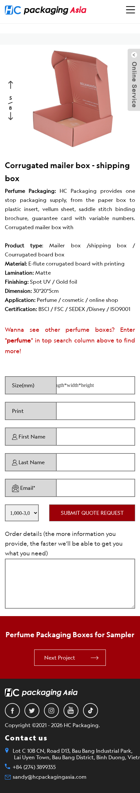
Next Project (59, 657)
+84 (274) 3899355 (34, 767)
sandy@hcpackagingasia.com (49, 777)
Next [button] (11, 115)
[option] (70, 99)
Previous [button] (11, 84)
